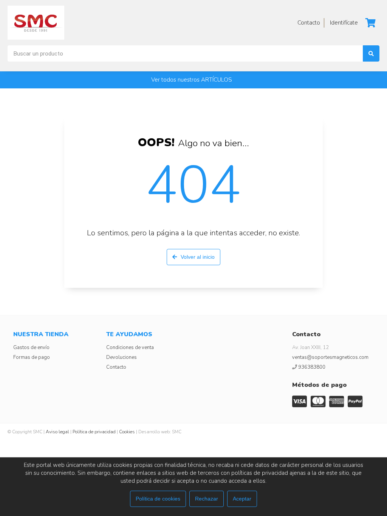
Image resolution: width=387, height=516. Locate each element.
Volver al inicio (198, 257)
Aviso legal (57, 432)
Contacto (116, 367)
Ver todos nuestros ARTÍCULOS (191, 79)
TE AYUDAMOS (129, 334)
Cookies (127, 432)
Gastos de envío (31, 347)
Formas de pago (31, 357)
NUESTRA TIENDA (40, 334)
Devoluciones (121, 357)
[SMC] (36, 23)
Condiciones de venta (130, 347)
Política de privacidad (94, 432)
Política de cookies (158, 499)
